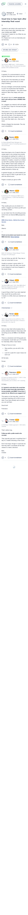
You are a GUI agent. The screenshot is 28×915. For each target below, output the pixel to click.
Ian (10, 59)
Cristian (12, 420)
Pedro (11, 248)
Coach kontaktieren (16, 131)
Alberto (12, 191)
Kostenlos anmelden (15, 4)
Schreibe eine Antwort (10, 50)
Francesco (13, 372)
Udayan (12, 280)
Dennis (11, 137)
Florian (11, 314)
